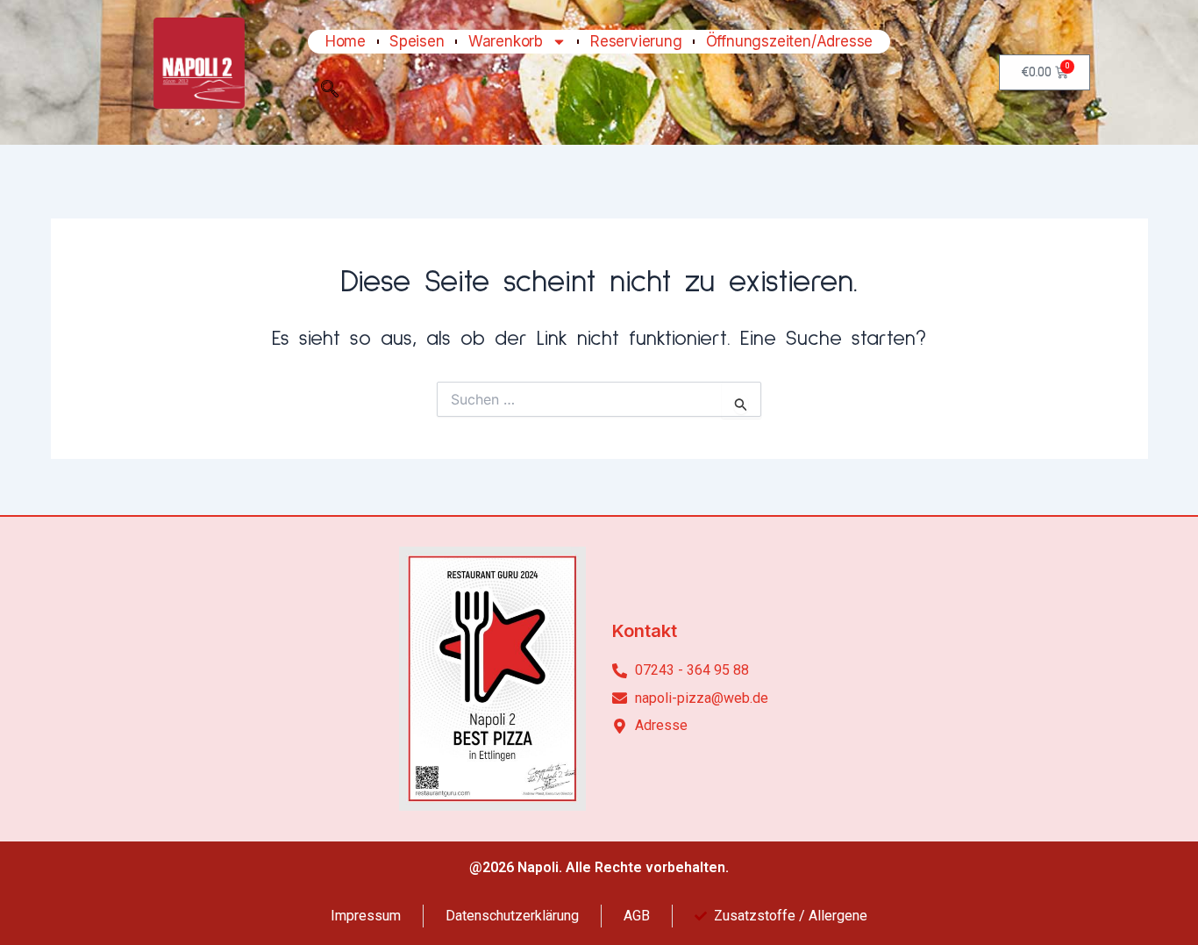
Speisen (417, 41)
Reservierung (636, 41)
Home (345, 41)
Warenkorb (505, 41)
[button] (329, 93)
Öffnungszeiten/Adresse (790, 41)
